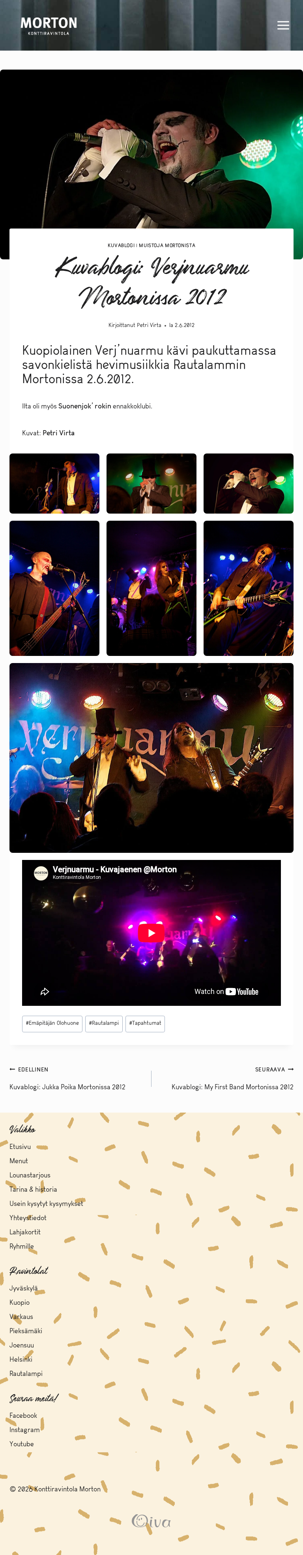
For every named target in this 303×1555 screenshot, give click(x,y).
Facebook (23, 1416)
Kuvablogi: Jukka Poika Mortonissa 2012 (67, 1079)
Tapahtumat (145, 1023)
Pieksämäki (25, 1331)
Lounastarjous (29, 1175)
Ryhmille (21, 1246)
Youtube (21, 1444)
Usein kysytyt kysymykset (46, 1204)
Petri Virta (149, 325)
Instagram (24, 1430)
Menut (18, 1161)
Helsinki (20, 1360)
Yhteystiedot (28, 1218)
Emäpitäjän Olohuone (52, 1023)
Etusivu (20, 1147)
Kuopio (19, 1303)
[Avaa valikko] (283, 25)
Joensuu (21, 1345)
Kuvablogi (121, 246)
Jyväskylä (23, 1288)
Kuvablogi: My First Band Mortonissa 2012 (233, 1079)
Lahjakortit (25, 1232)
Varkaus (21, 1317)
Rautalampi (104, 1023)
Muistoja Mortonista (167, 246)
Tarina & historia (33, 1190)
